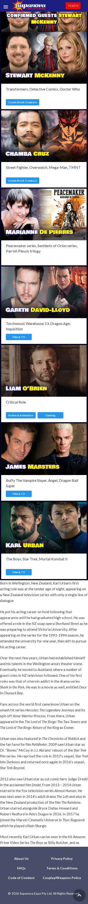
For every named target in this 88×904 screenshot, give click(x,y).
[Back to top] (79, 895)
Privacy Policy (62, 859)
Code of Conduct (21, 878)
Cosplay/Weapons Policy (62, 878)
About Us (21, 859)
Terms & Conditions (62, 868)
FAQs (21, 868)
